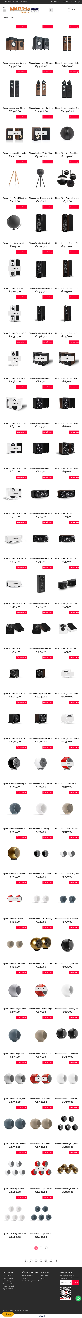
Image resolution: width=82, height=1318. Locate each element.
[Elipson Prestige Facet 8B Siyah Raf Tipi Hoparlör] (41, 403)
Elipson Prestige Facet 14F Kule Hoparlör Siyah (41, 333)
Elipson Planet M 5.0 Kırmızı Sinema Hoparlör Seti (41, 1189)
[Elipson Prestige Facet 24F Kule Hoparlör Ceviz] (67, 268)
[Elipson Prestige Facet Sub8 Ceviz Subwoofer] (41, 674)
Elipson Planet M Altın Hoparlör (15, 874)
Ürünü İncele (20, 47)
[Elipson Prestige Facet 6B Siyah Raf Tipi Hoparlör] (41, 448)
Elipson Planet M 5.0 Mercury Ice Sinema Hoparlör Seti (15, 1234)
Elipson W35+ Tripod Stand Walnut (15, 198)
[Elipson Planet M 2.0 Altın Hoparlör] (41, 944)
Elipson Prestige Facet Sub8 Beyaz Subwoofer (67, 693)
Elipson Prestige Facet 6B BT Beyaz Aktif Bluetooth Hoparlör (15, 423)
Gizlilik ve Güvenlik (8, 1286)
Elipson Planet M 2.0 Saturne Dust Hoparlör (15, 964)
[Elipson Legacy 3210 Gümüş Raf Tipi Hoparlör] (41, 43)
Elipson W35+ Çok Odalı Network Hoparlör (67, 153)
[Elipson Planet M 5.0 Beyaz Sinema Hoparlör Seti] (15, 1169)
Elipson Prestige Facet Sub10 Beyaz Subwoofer (67, 738)
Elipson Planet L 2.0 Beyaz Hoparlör (15, 1099)
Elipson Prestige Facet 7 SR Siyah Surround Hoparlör (67, 603)
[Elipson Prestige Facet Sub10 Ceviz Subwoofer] (41, 719)
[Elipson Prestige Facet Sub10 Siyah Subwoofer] (15, 719)
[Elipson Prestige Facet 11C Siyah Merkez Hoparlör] (41, 539)
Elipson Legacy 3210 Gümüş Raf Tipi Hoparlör (41, 63)
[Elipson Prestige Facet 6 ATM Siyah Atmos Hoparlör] (15, 629)
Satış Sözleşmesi (8, 1275)
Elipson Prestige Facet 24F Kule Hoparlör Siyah (41, 288)
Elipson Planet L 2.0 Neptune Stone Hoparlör (15, 1144)
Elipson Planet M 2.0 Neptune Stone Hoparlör (67, 919)
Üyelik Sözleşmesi (8, 1281)
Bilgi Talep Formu (8, 1289)
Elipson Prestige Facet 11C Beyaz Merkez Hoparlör (15, 603)
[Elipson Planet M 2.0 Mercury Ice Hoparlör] (41, 899)
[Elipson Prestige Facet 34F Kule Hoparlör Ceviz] (67, 223)
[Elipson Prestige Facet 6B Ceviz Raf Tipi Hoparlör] (67, 403)
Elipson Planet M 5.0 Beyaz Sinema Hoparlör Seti (15, 1189)
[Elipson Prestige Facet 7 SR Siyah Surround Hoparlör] (67, 584)
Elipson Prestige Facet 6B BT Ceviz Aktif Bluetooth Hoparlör (67, 378)
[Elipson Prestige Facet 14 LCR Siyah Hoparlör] (41, 584)
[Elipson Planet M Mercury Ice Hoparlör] (41, 809)
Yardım (24, 1278)
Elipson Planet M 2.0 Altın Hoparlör (41, 964)
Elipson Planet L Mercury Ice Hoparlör (67, 1009)
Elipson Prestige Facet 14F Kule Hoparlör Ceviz (67, 333)
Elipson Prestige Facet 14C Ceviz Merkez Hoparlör (67, 513)
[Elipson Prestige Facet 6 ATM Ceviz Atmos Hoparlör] (41, 629)
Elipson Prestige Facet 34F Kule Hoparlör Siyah (41, 243)
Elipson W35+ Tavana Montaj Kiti (67, 198)
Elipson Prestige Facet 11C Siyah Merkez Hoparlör (41, 558)
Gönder (75, 1282)
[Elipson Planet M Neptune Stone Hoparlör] (15, 809)
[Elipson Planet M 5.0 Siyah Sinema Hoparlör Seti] (67, 1124)
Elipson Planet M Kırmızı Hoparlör (67, 784)
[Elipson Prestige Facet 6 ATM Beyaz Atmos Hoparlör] (67, 629)
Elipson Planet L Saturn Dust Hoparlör (41, 1054)
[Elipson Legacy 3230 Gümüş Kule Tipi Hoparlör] (67, 88)
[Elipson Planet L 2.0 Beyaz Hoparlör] (15, 1079)
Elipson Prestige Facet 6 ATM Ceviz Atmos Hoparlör (41, 648)
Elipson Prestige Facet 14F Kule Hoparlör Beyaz (15, 378)
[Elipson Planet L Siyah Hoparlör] (67, 944)
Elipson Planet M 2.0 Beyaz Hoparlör (67, 874)
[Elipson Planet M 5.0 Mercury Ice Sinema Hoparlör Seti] (15, 1214)
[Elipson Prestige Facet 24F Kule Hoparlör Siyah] (41, 268)
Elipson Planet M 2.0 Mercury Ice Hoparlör (41, 919)
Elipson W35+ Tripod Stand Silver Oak (41, 198)
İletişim (65, 1)
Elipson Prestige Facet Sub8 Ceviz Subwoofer (41, 693)
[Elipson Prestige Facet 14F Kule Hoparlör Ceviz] (67, 313)
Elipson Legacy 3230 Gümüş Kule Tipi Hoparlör (67, 108)
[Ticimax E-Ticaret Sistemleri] (41, 1316)
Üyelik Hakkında (8, 1278)
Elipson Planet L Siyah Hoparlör (67, 964)
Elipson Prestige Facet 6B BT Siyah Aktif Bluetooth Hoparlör (41, 378)
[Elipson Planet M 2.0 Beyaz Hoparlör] (67, 854)
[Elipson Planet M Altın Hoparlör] (15, 854)
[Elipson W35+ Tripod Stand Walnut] (15, 178)
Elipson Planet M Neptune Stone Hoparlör (15, 829)
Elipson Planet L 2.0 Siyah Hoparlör (67, 1054)
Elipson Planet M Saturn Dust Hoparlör (67, 829)
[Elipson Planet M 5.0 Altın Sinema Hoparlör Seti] (67, 1169)
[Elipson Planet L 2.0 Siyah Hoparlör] (67, 1034)
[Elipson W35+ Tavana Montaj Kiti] (67, 178)
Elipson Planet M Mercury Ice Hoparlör (41, 829)
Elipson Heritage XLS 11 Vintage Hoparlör (15, 153)
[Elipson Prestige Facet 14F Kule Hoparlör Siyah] (41, 313)
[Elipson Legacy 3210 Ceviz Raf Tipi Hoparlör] (15, 43)
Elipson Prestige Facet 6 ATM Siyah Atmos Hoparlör (15, 648)
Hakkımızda (55, 1)
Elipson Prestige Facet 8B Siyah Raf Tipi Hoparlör (41, 423)
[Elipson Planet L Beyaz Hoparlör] (15, 989)
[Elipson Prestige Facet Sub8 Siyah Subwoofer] (15, 674)
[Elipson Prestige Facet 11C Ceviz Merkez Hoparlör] (67, 539)
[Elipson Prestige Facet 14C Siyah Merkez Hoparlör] (41, 494)
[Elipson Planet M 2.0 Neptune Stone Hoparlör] (67, 899)
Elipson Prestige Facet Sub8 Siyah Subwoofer (15, 693)
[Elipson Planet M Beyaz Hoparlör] (41, 764)
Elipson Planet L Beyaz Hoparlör (15, 1009)
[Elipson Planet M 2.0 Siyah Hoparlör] (41, 854)
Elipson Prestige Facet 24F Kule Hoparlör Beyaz (15, 333)
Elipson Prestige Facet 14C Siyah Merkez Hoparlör (41, 513)
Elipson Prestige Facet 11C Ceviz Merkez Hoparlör (67, 558)
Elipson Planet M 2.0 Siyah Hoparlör (41, 874)
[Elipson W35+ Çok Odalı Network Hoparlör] (67, 133)
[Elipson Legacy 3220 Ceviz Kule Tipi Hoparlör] (67, 43)
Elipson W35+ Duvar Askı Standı (15, 243)
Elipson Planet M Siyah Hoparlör (15, 784)
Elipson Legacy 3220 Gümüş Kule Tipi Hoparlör (15, 108)
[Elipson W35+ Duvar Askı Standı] (15, 223)
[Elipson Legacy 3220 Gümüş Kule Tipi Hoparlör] (15, 88)
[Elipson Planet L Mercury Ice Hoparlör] (67, 989)
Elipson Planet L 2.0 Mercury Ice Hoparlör (67, 1099)
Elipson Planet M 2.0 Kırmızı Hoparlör (15, 919)
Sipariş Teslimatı (7, 1283)
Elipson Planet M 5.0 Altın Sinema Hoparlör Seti (67, 1189)
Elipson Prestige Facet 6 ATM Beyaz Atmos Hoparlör (67, 648)
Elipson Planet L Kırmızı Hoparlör (41, 1009)
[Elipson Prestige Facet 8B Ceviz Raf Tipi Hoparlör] (67, 448)
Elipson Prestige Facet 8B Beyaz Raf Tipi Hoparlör (15, 513)
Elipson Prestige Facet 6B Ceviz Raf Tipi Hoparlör (67, 423)
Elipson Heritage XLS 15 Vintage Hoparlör (41, 153)
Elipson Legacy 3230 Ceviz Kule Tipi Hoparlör (41, 108)
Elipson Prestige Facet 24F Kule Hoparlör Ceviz (67, 288)
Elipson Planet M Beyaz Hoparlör (41, 784)
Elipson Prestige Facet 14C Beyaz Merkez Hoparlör (15, 558)
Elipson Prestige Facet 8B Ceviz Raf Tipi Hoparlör (67, 468)
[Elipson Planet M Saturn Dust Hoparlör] (67, 809)
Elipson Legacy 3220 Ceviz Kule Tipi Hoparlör (67, 63)
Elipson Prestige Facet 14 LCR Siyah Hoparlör (41, 603)
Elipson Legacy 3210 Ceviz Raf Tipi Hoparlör (15, 63)
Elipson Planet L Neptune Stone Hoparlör (15, 1054)
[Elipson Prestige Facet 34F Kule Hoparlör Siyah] (41, 223)
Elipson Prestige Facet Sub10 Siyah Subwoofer (15, 738)
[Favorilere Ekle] (15, 47)
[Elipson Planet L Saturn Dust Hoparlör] (41, 1034)
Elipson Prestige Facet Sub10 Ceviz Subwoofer (41, 738)
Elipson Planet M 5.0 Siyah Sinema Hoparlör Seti (67, 1144)
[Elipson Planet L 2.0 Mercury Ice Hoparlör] (67, 1079)
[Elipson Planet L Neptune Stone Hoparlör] (15, 1034)
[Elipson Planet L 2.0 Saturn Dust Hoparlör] (41, 1124)
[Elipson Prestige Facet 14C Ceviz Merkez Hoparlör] (67, 494)
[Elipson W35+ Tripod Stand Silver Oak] (41, 178)
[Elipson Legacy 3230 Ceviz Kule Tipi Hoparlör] (41, 88)
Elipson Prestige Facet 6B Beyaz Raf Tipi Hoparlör (15, 468)
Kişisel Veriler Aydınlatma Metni (31, 1281)
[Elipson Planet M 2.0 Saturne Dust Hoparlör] (15, 944)
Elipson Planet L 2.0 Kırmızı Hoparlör (41, 1099)
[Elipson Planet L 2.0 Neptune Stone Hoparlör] (15, 1124)
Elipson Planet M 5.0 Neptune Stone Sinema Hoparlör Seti (41, 1234)
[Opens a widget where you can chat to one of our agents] (8, 1314)
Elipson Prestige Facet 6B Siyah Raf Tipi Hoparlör (41, 468)
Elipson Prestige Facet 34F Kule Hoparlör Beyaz (15, 288)
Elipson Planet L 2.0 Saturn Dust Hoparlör (41, 1144)
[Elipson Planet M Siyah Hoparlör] (15, 764)
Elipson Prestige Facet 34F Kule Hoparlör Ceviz (67, 243)
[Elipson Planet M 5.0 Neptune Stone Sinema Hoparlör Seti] (41, 1214)
